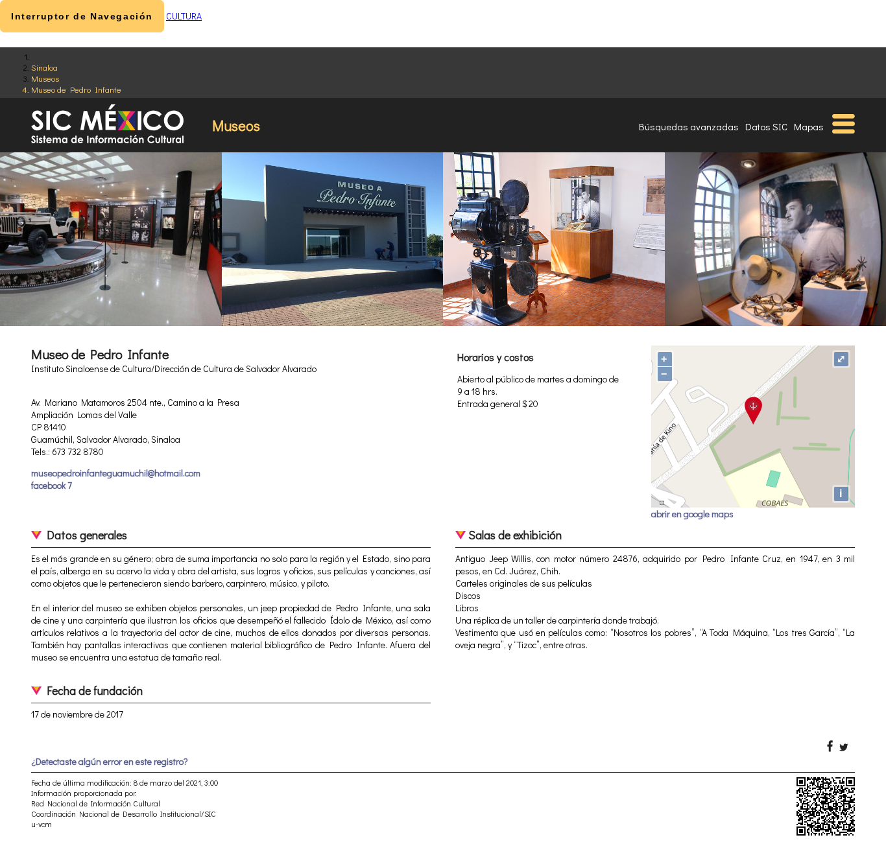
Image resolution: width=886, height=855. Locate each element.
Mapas (809, 126)
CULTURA (184, 16)
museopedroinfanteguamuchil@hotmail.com (115, 473)
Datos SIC (766, 126)
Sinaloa (44, 67)
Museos (45, 78)
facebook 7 (51, 485)
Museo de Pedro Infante (76, 89)
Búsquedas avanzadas (689, 126)
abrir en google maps (692, 514)
